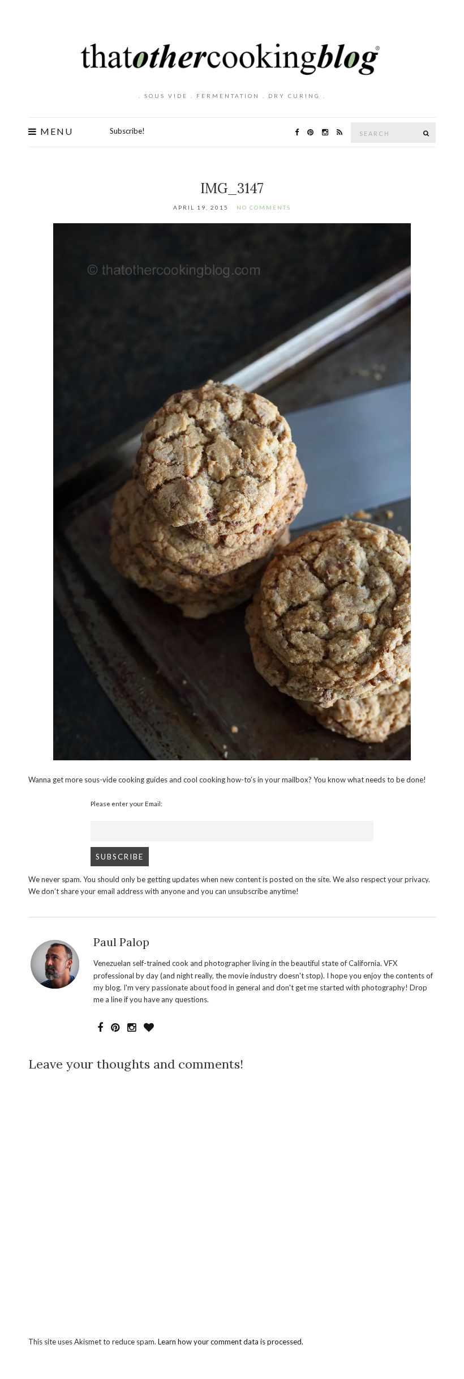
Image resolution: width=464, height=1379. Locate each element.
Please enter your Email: (126, 803)
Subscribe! (127, 130)
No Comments (264, 207)
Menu (55, 131)
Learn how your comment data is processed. (230, 1341)
